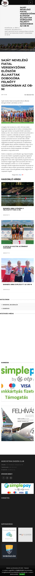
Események (6, 308)
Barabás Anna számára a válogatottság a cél (13, 209)
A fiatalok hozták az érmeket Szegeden (15, 247)
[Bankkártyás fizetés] (17, 383)
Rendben (22, 574)
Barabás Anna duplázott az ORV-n (17, 284)
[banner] (9, 534)
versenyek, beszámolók (10, 304)
